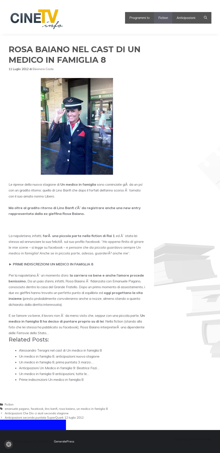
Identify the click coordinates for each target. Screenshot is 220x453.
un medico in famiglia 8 (92, 408)
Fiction (163, 18)
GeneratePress (64, 441)
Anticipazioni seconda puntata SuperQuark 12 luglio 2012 (44, 417)
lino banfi (51, 408)
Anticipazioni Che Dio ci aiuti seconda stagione (37, 413)
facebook (37, 408)
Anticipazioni (186, 18)
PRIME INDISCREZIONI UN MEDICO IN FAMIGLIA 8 (53, 264)
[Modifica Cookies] (8, 444)
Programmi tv (139, 18)
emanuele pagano (17, 408)
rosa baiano (67, 408)
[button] (205, 18)
